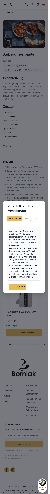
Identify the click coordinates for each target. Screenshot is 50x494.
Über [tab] (35, 218)
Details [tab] (26, 218)
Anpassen (33, 287)
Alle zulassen (18, 287)
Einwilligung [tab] (14, 218)
